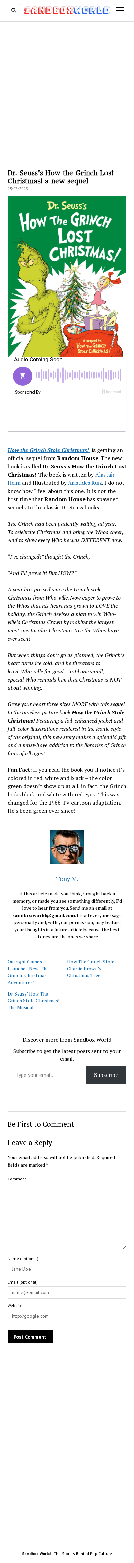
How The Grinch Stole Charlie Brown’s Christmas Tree (90, 968)
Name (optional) (23, 1258)
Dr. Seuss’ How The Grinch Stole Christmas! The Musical (33, 1000)
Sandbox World (36, 1553)
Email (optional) (23, 1282)
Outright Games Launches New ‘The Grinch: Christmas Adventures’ (28, 971)
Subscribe (106, 1075)
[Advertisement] (67, 94)
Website (15, 1305)
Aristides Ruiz (85, 482)
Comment (17, 1178)
